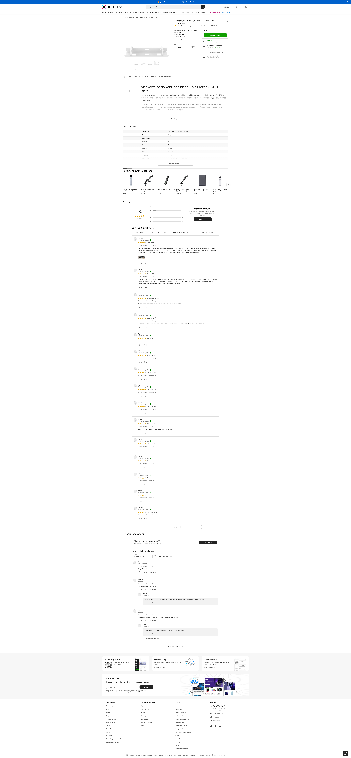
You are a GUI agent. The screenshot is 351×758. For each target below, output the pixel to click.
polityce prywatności (178, 386)
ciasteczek (160, 372)
